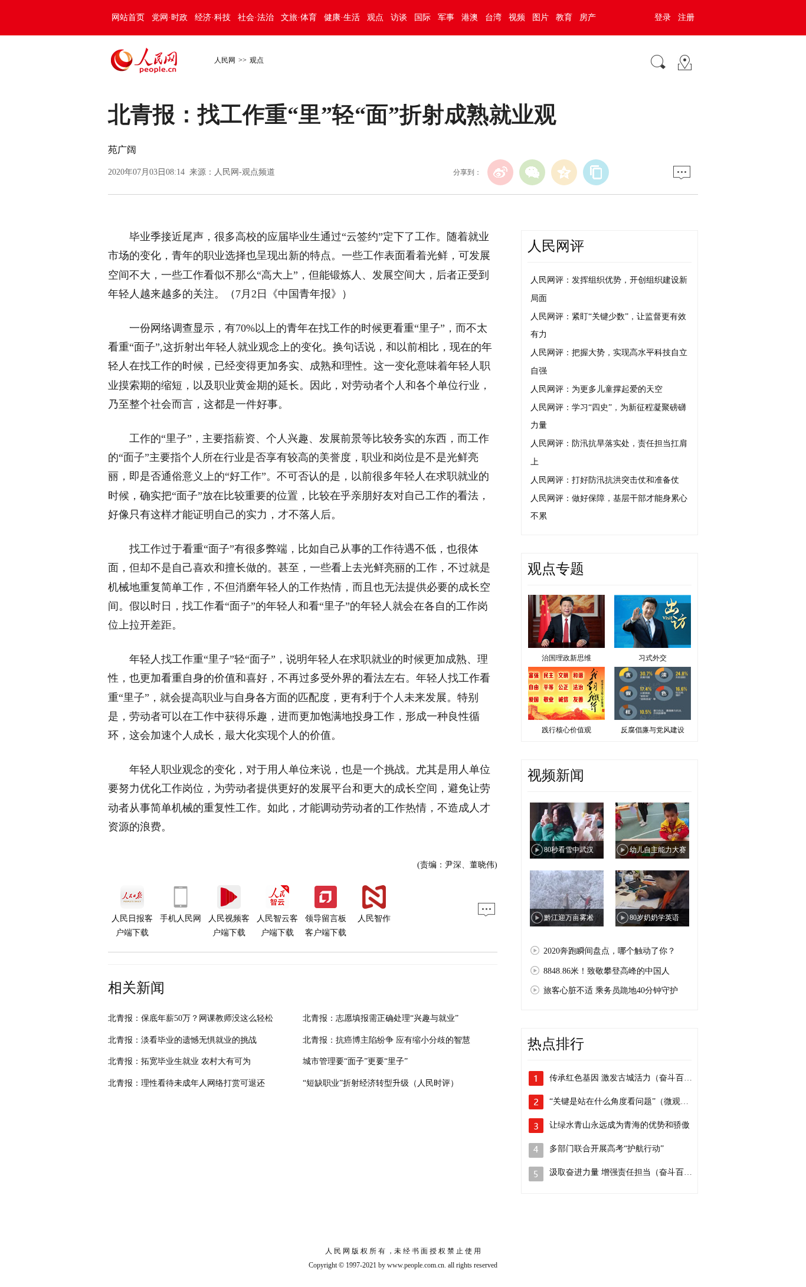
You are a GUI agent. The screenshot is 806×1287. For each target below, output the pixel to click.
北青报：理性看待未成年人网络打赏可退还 (186, 1083)
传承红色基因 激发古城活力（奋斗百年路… (629, 1077)
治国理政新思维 (566, 658)
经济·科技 (213, 17)
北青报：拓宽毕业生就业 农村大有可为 (179, 1061)
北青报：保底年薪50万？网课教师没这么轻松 (190, 1018)
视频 (517, 17)
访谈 (399, 17)
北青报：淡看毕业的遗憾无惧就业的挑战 (182, 1040)
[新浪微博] (500, 172)
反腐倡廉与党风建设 (652, 730)
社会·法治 (256, 17)
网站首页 (128, 17)
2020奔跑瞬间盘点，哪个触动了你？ (609, 951)
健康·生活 (342, 17)
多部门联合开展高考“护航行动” (606, 1148)
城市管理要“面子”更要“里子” (355, 1061)
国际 (422, 17)
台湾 (493, 17)
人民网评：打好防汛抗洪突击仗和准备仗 (604, 480)
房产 (587, 17)
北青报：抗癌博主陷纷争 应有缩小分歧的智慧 (386, 1040)
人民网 (224, 60)
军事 (446, 17)
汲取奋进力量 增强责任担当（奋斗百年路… (629, 1172)
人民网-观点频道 (244, 172)
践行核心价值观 (566, 730)
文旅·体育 (299, 17)
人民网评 (555, 246)
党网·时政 (170, 17)
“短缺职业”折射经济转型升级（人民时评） (380, 1083)
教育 (564, 17)
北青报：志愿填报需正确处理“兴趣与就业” (380, 1018)
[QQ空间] (564, 172)
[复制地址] (596, 172)
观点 (375, 17)
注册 (686, 17)
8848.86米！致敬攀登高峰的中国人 (606, 971)
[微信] (532, 172)
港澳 (469, 17)
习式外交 (652, 658)
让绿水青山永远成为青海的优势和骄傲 (619, 1125)
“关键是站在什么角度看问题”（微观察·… (624, 1101)
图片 (540, 17)
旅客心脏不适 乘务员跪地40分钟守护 (610, 990)
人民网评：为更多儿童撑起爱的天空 (596, 389)
